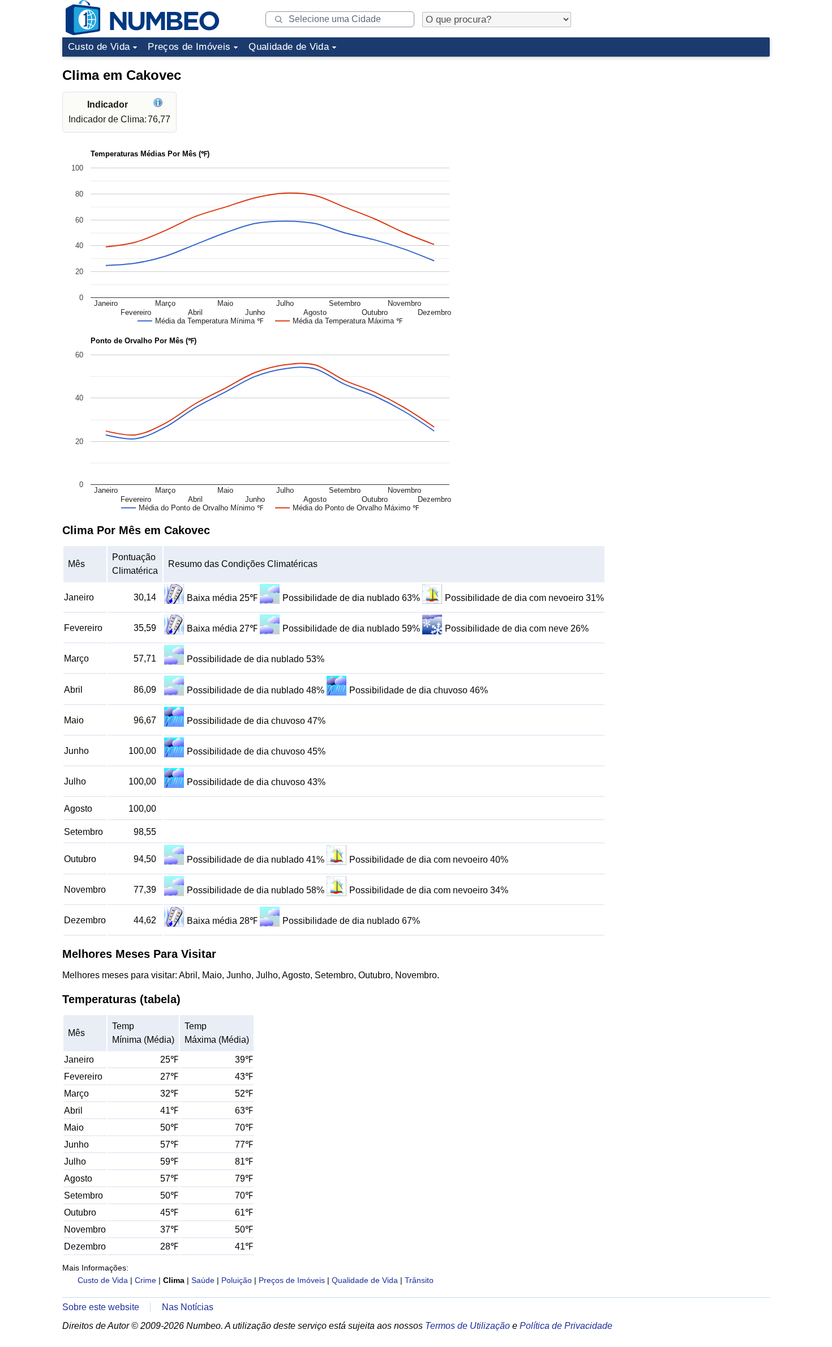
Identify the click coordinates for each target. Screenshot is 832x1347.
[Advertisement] (685, 132)
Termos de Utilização (467, 1326)
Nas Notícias (187, 1307)
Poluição (236, 1280)
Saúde (203, 1280)
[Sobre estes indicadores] (159, 104)
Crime (145, 1280)
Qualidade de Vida (288, 46)
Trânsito (419, 1280)
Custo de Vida (99, 46)
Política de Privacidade (566, 1326)
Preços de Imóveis (189, 46)
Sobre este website (100, 1307)
